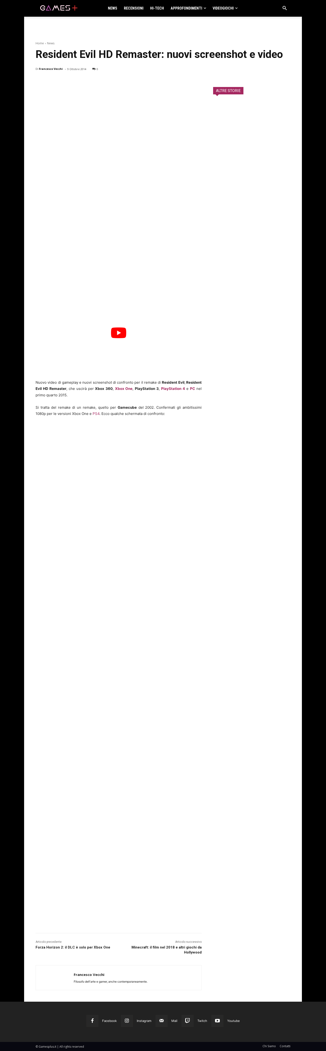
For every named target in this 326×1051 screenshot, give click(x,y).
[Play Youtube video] (119, 332)
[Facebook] (40, 81)
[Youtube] (217, 1021)
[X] (51, 81)
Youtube (233, 1021)
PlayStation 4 (173, 388)
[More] (95, 81)
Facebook (109, 1021)
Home (40, 43)
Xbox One (124, 388)
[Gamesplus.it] (58, 8)
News (50, 43)
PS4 (96, 413)
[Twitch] (188, 1021)
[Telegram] (84, 81)
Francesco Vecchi (51, 69)
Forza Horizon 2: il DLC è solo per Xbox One (73, 947)
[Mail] (162, 1021)
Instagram (144, 1021)
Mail (174, 1021)
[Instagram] (127, 1021)
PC (192, 388)
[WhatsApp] (73, 81)
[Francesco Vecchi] (55, 977)
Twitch (202, 1021)
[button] (284, 8)
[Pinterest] (62, 81)
